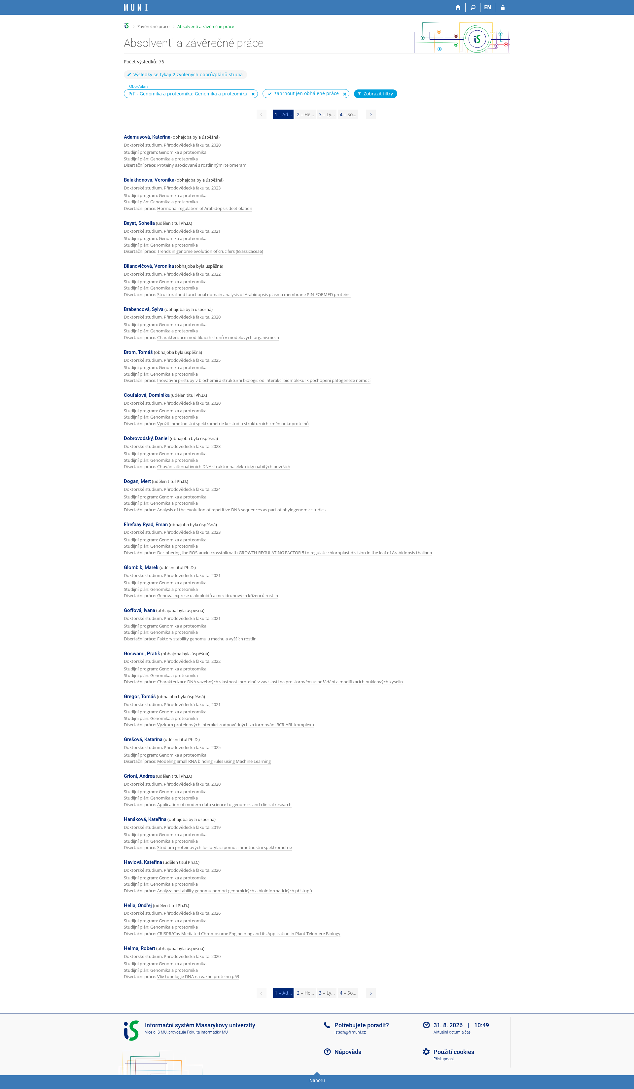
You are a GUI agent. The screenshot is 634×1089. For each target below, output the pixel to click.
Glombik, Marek (141, 567)
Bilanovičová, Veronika (149, 266)
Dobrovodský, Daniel (146, 438)
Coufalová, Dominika (147, 395)
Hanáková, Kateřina (145, 819)
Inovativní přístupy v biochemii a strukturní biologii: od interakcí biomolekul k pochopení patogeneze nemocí (263, 380)
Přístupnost (444, 1059)
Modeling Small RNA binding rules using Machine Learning (214, 761)
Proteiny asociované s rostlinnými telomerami (202, 165)
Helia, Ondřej (138, 905)
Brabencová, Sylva (143, 309)
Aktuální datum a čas (452, 1032)
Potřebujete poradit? (362, 1025)
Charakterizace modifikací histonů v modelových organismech (218, 337)
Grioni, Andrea (139, 776)
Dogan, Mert (137, 481)
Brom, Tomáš (138, 352)
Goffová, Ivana (139, 610)
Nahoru (317, 1080)
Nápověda (348, 1051)
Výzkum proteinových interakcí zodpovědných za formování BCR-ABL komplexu (235, 725)
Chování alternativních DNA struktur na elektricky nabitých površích (223, 466)
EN (487, 7)
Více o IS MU (156, 1032)
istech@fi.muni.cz (350, 1032)
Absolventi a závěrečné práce (205, 26)
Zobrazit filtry (378, 93)
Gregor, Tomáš (140, 696)
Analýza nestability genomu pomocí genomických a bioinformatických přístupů (234, 891)
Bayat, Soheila (139, 223)
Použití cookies (454, 1051)
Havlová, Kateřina (143, 862)
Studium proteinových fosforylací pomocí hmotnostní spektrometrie (224, 847)
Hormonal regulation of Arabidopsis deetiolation (204, 208)
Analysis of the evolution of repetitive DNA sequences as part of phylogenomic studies (241, 510)
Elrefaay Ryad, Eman (146, 524)
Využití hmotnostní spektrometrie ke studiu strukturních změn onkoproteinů (233, 423)
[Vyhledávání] (473, 7)
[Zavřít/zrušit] (253, 94)
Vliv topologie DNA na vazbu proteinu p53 (198, 976)
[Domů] (458, 7)
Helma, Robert (139, 948)
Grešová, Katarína (143, 739)
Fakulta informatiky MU (207, 1032)
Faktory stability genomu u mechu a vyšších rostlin (207, 639)
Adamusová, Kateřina (147, 137)
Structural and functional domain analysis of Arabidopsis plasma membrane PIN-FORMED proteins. (254, 294)
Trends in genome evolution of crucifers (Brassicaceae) (210, 251)
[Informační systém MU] (126, 25)
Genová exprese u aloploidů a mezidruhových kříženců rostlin (217, 595)
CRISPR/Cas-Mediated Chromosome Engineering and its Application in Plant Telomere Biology (248, 933)
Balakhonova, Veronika (149, 180)
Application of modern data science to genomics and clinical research (224, 804)
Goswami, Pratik (142, 654)
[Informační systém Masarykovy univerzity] (136, 7)
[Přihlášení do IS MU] (502, 7)
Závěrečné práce (153, 26)
